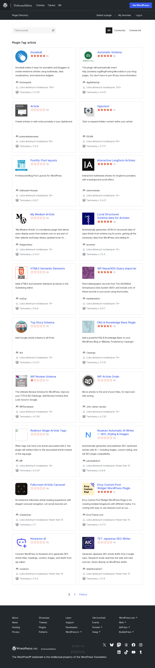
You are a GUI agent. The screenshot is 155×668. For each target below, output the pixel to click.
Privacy (16, 632)
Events (95, 622)
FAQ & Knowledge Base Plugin (116, 322)
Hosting (16, 627)
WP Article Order (108, 376)
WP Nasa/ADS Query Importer (116, 268)
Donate (97, 627)
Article (34, 106)
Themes (43, 622)
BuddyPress (126, 632)
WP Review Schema (43, 376)
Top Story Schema (42, 322)
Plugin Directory (20, 15)
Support (70, 622)
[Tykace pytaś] (53, 30)
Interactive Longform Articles (116, 160)
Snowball (36, 52)
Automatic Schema (109, 52)
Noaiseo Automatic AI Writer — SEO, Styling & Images (115, 432)
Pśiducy (83, 594)
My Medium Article (42, 214)
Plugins (42, 627)
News (15, 622)
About (15, 617)
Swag (96, 632)
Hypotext (103, 106)
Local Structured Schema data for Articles (113, 216)
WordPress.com (128, 617)
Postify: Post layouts (43, 160)
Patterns (43, 632)
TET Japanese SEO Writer (114, 538)
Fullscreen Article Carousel (47, 484)
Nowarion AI (38, 538)
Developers (72, 627)
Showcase (44, 617)
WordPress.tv (74, 632)
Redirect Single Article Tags (48, 430)
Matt (122, 622)
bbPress (124, 627)
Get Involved (98, 617)
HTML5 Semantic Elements (47, 268)
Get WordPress (140, 5)
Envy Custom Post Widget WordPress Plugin (113, 486)
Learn (68, 617)
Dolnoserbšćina (48, 649)
